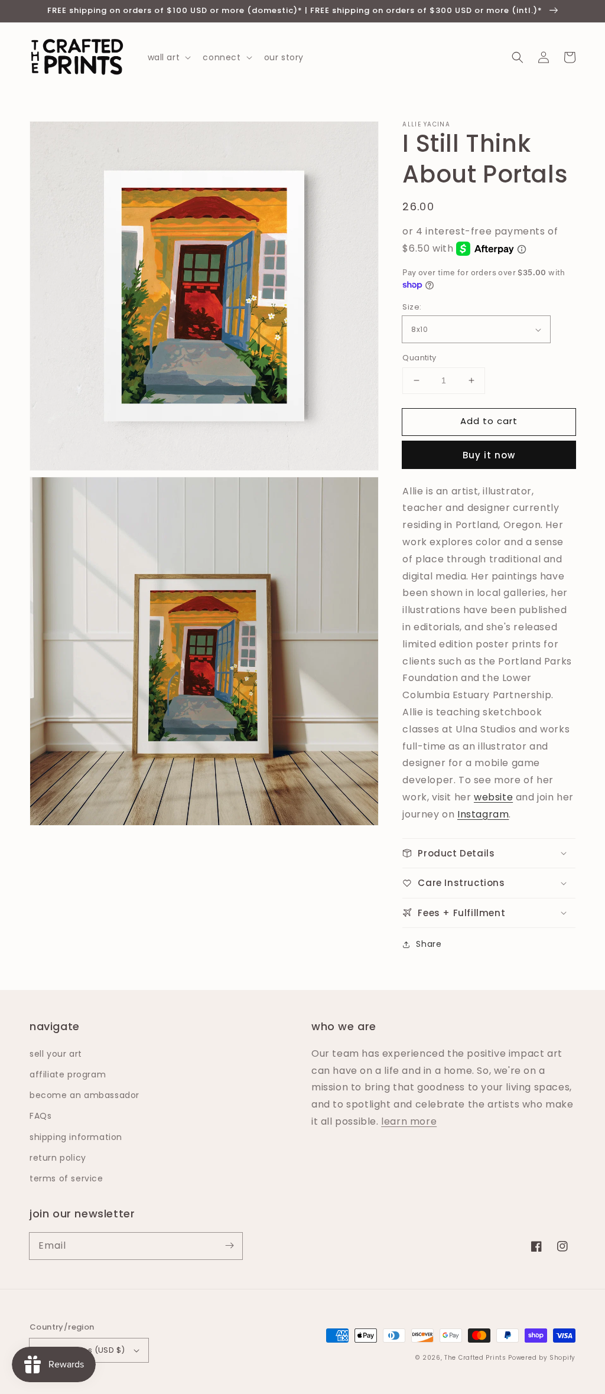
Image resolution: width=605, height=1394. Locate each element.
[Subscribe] (229, 1246)
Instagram (483, 814)
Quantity (419, 357)
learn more (409, 1121)
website (493, 797)
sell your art (56, 1054)
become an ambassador (84, 1095)
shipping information (76, 1137)
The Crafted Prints (475, 1357)
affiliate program (68, 1074)
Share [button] (428, 944)
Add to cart (489, 421)
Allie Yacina (426, 124)
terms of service (66, 1178)
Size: (411, 306)
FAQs (40, 1116)
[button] (518, 57)
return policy (58, 1158)
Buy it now (489, 455)
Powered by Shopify (541, 1357)
